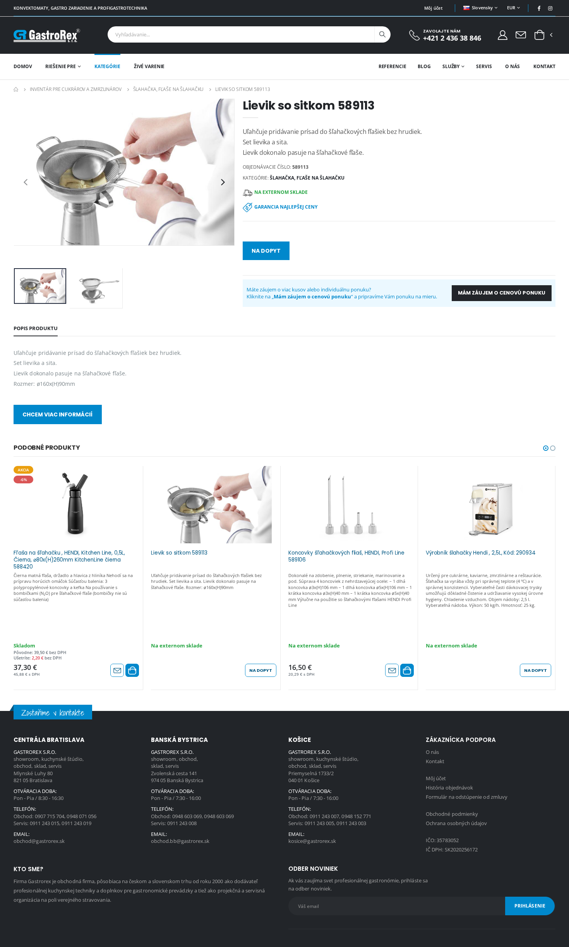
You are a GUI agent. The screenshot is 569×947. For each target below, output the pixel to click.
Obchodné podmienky (452, 813)
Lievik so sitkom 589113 (179, 553)
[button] (539, 35)
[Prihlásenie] (502, 34)
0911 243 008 (182, 823)
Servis (484, 66)
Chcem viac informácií (57, 414)
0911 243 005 (319, 823)
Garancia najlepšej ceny (285, 207)
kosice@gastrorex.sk (312, 840)
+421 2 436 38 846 (452, 38)
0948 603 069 (187, 816)
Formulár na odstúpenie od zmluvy (466, 796)
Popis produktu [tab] (36, 328)
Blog (424, 66)
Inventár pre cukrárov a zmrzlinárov (76, 89)
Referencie (392, 66)
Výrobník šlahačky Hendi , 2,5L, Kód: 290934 (481, 553)
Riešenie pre (60, 66)
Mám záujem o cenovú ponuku (501, 292)
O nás (512, 66)
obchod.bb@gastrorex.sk (180, 840)
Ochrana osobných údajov (456, 823)
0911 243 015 (45, 823)
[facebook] (539, 8)
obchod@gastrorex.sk (39, 840)
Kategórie (107, 66)
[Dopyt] (521, 34)
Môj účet (433, 8)
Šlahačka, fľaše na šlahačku (168, 89)
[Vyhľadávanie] (382, 34)
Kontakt (544, 66)
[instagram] (550, 8)
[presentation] (25, 182)
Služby (450, 66)
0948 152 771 (356, 816)
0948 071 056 (81, 816)
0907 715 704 (50, 816)
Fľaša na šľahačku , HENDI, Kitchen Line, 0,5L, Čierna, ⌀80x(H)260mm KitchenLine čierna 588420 (69, 559)
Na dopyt (266, 251)
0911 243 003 (351, 823)
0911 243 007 (324, 816)
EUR (511, 7)
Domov (23, 66)
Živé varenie (149, 66)
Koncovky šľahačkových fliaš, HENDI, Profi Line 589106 (346, 556)
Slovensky (482, 7)
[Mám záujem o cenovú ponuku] (117, 670)
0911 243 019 (76, 823)
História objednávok (449, 787)
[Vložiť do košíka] (132, 670)
